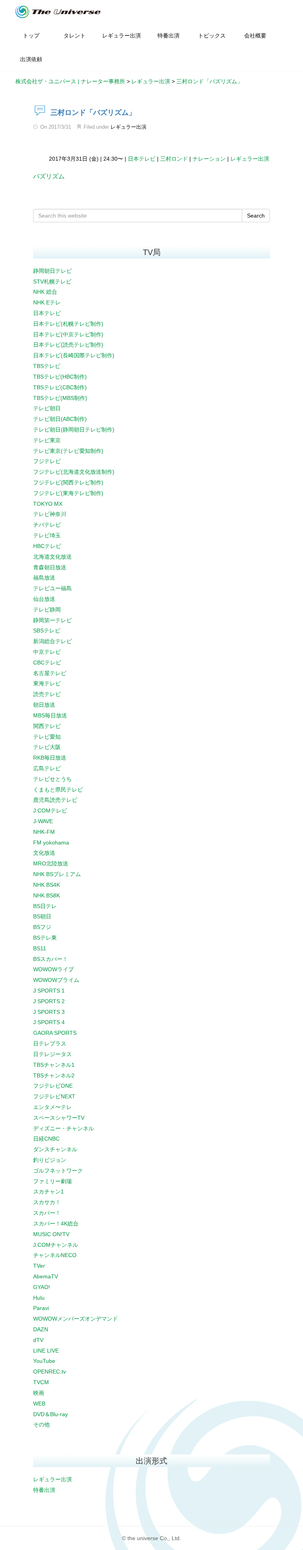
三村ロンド (174, 159)
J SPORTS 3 (49, 1012)
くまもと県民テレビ (58, 789)
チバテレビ (47, 525)
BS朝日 (42, 916)
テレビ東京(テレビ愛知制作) (68, 451)
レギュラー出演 (128, 127)
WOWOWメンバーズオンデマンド (75, 1318)
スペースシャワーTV (58, 1118)
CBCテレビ (47, 662)
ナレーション (209, 159)
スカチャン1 (48, 1191)
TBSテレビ (46, 366)
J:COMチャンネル (55, 1245)
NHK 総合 (45, 292)
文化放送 (44, 853)
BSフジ (42, 927)
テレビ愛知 (47, 737)
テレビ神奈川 (49, 514)
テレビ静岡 (47, 609)
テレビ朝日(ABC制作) (60, 419)
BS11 (39, 948)
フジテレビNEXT (54, 1096)
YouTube (44, 1361)
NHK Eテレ (47, 302)
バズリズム (49, 176)
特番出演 (44, 1490)
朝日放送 (44, 705)
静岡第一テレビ (52, 620)
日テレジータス (52, 1054)
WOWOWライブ (53, 969)
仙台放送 (44, 599)
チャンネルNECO (55, 1255)
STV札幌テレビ (52, 281)
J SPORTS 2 (49, 1001)
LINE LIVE (46, 1350)
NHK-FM (44, 832)
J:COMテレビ (50, 810)
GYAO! (41, 1287)
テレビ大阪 (47, 747)
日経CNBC (46, 1138)
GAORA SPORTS (55, 1033)
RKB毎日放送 (49, 757)
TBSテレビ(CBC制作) (60, 387)
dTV (38, 1340)
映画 (38, 1393)
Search (256, 215)
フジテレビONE (53, 1086)
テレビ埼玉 (47, 535)
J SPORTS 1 (49, 990)
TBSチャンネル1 (54, 1065)
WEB (39, 1403)
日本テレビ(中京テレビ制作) (68, 334)
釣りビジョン (49, 1160)
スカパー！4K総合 (56, 1223)
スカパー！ (47, 1213)
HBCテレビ (47, 546)
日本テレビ (141, 159)
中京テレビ (47, 652)
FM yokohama (51, 842)
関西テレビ (47, 726)
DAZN (40, 1329)
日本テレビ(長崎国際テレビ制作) (73, 355)
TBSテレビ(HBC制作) (60, 376)
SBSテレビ (46, 630)
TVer (39, 1266)
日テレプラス (49, 1043)
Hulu (39, 1298)
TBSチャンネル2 (54, 1075)
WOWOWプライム (56, 980)
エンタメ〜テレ (52, 1107)
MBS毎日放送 (50, 715)
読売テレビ (47, 694)
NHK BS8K (46, 895)
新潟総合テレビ (52, 641)
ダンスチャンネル (55, 1149)
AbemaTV (45, 1276)
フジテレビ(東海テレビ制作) (68, 493)
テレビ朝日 (47, 408)
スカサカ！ (47, 1202)
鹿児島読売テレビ (55, 800)
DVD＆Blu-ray (50, 1414)
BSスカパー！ (50, 959)
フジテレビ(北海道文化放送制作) (73, 472)
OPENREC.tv (49, 1371)
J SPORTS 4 (49, 1022)
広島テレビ (47, 768)
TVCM (41, 1382)
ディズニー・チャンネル (63, 1128)
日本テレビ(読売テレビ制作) (68, 345)
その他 (41, 1424)
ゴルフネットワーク (58, 1170)
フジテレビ (47, 461)
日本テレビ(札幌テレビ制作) (68, 324)
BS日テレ (45, 906)
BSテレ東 (45, 938)
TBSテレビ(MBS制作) (60, 398)
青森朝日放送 (49, 567)
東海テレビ (47, 683)
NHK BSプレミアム (57, 874)
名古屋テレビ (49, 673)
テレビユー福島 (52, 588)
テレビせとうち (52, 779)
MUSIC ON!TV (51, 1234)
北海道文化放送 (52, 557)
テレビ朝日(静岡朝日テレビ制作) (73, 429)
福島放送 (44, 577)
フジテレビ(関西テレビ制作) (68, 482)
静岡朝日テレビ (52, 271)
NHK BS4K (46, 885)
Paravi (41, 1308)
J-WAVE (43, 821)
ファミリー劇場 (52, 1181)
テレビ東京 (47, 440)
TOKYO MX (47, 504)
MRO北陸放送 (50, 863)
